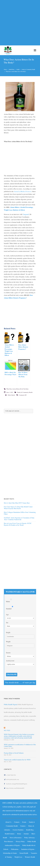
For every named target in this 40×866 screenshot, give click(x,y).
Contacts (16, 822)
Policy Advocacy (29, 838)
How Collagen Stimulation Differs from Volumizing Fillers (20, 513)
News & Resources (16, 838)
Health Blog (11, 69)
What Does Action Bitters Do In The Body (17, 389)
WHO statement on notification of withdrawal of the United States (20, 745)
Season (8, 653)
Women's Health (30, 857)
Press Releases (8, 841)
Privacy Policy (20, 841)
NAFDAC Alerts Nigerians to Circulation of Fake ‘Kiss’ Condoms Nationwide (19, 518)
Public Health (11, 395)
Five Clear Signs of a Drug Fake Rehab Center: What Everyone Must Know (18, 507)
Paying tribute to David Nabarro (14, 753)
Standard (9, 609)
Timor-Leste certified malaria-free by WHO (17, 760)
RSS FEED (7, 730)
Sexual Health (24, 853)
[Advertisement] (20, 22)
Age (7, 614)
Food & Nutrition (18, 830)
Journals (26, 834)
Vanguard (26, 214)
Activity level (10, 661)
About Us (8, 822)
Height (8, 632)
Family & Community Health (28, 69)
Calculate (12, 674)
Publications (14, 849)
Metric (8, 601)
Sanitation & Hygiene (27, 849)
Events (24, 822)
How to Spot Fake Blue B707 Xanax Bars (17, 503)
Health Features (9, 834)
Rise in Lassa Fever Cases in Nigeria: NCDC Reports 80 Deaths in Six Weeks (18, 524)
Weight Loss (18, 857)
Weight (8, 642)
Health (18, 69)
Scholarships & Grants (10, 853)
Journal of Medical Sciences (22, 191)
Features (23, 826)
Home (5, 69)
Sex (7, 622)
